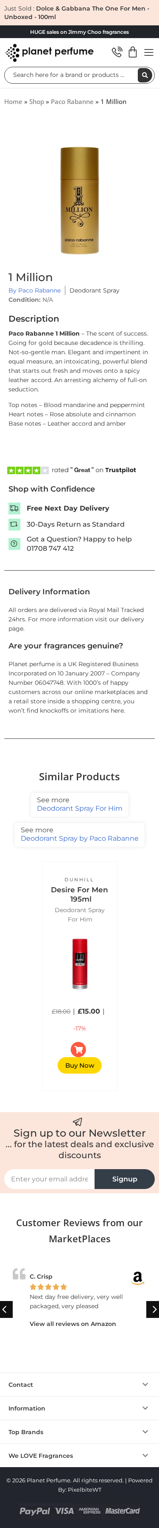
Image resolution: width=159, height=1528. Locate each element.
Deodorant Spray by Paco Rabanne (80, 834)
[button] (79, 1384)
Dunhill (79, 880)
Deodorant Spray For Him (80, 804)
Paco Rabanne (72, 101)
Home (13, 101)
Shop (36, 101)
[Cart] (133, 52)
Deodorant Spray (95, 290)
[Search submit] (145, 75)
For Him (80, 919)
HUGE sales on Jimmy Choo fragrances (79, 32)
